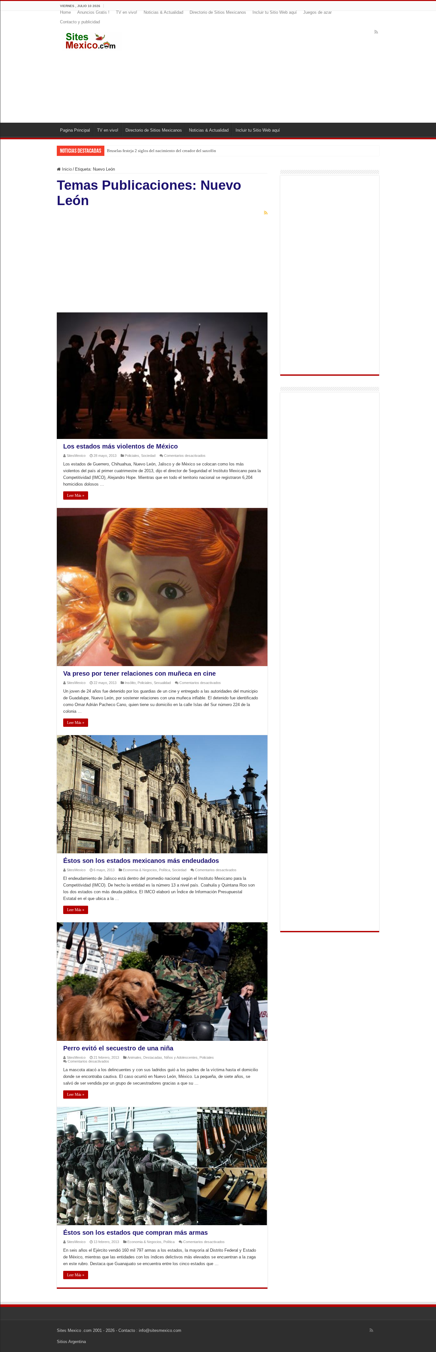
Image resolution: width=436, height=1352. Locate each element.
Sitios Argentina (71, 1341)
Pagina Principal (75, 130)
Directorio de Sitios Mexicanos (218, 12)
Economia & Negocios (140, 870)
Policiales (132, 455)
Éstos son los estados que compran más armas (135, 1232)
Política (164, 870)
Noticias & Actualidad (163, 12)
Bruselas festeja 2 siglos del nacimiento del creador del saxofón (161, 150)
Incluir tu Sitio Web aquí (274, 12)
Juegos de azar (317, 12)
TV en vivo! (126, 12)
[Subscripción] (265, 212)
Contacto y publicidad (80, 21)
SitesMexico (76, 455)
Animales (134, 1057)
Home (65, 12)
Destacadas (152, 1057)
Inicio (66, 169)
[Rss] (376, 32)
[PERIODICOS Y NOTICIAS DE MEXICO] (92, 40)
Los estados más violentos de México (120, 446)
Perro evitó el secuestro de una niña (118, 1048)
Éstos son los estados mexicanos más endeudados (141, 860)
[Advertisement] (257, 71)
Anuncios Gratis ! (93, 12)
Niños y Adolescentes (181, 1057)
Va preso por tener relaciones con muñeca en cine (139, 673)
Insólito (130, 683)
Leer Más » (75, 495)
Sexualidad (162, 683)
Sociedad (148, 455)
